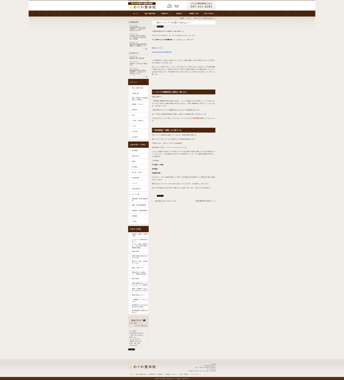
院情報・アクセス (194, 14)
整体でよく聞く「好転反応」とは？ (140, 262)
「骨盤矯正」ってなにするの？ (140, 300)
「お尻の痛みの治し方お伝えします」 (165, 201)
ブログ (188, 18)
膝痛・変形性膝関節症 (139, 205)
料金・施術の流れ (150, 14)
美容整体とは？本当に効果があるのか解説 (140, 306)
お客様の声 (164, 14)
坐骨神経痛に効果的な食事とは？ (140, 311)
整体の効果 (135, 251)
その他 (134, 221)
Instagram (135, 137)
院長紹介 (179, 14)
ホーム (135, 14)
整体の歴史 (135, 278)
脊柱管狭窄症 (136, 188)
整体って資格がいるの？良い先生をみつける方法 (140, 289)
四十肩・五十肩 (137, 172)
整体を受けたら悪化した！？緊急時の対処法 (139, 273)
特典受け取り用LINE (136, 58)
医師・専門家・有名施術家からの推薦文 (140, 98)
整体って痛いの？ (137, 267)
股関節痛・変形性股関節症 (140, 199)
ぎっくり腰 (135, 194)
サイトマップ (195, 374)
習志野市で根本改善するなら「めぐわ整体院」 (171, 378)
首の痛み (135, 167)
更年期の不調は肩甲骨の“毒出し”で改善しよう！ (138, 45)
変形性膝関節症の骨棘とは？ (204, 201)
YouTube (135, 131)
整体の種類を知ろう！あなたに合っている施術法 (140, 284)
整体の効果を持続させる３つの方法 (140, 256)
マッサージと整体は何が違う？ (140, 240)
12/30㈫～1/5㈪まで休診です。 (138, 64)
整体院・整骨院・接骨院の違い (140, 235)
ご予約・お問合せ (208, 14)
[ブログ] (138, 321)
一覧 (145, 49)
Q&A (133, 115)
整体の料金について (138, 295)
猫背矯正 (135, 216)
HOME (182, 18)
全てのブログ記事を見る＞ (141, 325)
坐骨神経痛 (135, 178)
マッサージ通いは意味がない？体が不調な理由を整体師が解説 (140, 245)
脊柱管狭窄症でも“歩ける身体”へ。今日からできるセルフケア (137, 28)
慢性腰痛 (135, 150)
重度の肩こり (136, 156)
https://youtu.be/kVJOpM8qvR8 (162, 52)
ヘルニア (135, 183)
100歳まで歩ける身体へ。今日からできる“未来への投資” (137, 37)
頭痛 (133, 161)
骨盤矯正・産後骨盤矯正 (140, 210)
